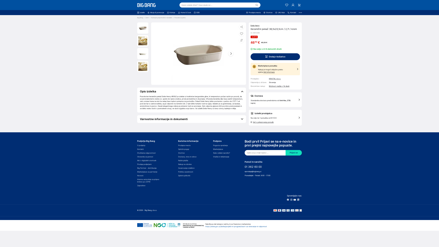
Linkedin (298, 200)
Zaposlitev (141, 186)
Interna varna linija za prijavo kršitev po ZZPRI (148, 180)
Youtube (295, 200)
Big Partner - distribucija (147, 168)
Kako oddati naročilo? (221, 153)
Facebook (288, 200)
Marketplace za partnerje (147, 172)
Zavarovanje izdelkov (186, 168)
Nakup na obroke (185, 164)
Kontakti (140, 149)
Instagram (291, 200)
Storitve (181, 153)
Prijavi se (294, 153)
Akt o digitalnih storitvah (146, 161)
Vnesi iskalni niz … (197, 5)
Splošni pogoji (183, 149)
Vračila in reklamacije (221, 157)
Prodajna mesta (184, 145)
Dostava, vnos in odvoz (187, 157)
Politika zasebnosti (185, 172)
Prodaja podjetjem (144, 164)
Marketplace (218, 149)
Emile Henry (255, 26)
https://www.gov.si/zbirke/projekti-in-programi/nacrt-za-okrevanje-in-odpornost (236, 226)
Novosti (140, 176)
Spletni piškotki (184, 176)
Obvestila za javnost (145, 157)
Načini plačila (183, 161)
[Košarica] (299, 5)
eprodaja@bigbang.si (253, 171)
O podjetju (141, 145)
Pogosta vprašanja (220, 145)
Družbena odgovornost (146, 153)
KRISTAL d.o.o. (275, 79)
